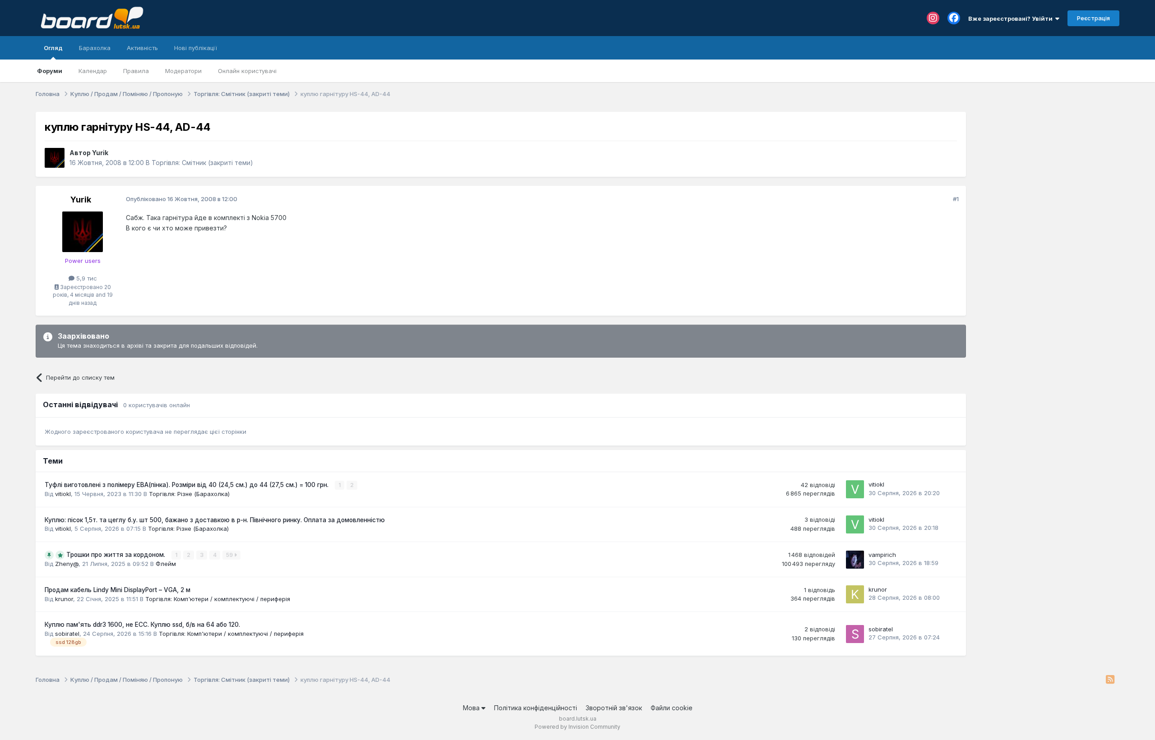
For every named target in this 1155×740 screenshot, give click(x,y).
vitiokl (63, 493)
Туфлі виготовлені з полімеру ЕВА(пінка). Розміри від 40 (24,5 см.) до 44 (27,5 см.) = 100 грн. (187, 484)
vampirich (882, 554)
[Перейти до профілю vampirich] (855, 560)
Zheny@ (67, 563)
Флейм (166, 563)
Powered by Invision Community (577, 726)
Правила (136, 70)
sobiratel (67, 633)
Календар (93, 70)
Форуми (49, 70)
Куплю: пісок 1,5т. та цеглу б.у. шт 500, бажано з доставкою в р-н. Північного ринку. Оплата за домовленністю (215, 520)
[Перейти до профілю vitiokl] (855, 489)
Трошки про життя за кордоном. (116, 554)
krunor (64, 598)
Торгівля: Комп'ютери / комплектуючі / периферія (217, 598)
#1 (956, 198)
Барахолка (95, 47)
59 (230, 555)
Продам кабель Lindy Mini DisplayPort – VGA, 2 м (117, 589)
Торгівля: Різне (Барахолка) (189, 493)
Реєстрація (1093, 18)
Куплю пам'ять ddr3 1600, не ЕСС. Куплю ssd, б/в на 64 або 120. (142, 624)
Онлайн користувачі (247, 70)
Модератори (183, 70)
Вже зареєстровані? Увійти (1011, 18)
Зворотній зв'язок (614, 708)
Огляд (53, 47)
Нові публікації (195, 47)
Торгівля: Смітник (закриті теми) (202, 162)
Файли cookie (672, 708)
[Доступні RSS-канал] (1110, 680)
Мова (472, 708)
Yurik (100, 152)
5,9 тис (85, 278)
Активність (142, 47)
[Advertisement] (1047, 168)
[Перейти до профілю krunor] (855, 594)
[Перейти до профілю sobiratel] (855, 634)
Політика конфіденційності (535, 708)
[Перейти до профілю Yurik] (55, 158)
